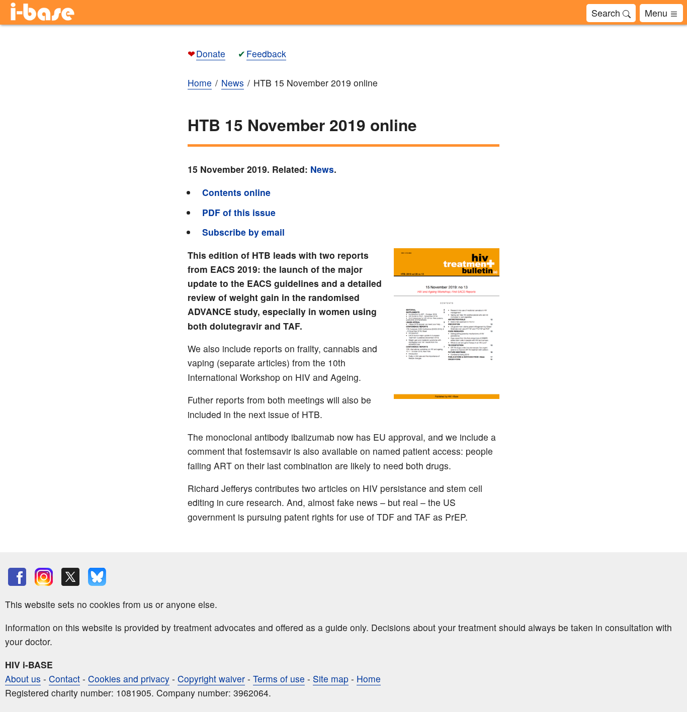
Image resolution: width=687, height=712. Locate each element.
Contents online (236, 192)
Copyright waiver (211, 678)
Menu (657, 12)
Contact (64, 678)
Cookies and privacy (128, 678)
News (322, 169)
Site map (331, 678)
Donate (210, 53)
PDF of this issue (239, 212)
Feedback (266, 53)
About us (23, 678)
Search (607, 12)
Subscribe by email (243, 232)
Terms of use (279, 678)
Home (369, 678)
